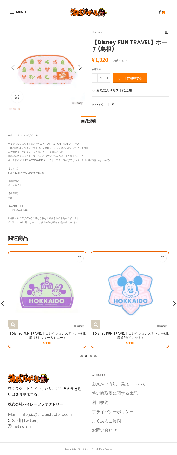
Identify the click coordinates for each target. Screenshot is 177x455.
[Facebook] (108, 104)
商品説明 (88, 121)
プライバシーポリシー (112, 411)
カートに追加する (130, 78)
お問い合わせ (104, 429)
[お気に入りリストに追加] (79, 258)
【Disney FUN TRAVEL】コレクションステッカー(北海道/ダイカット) (130, 335)
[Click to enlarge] (17, 97)
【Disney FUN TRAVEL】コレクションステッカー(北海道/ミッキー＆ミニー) (47, 335)
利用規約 (100, 402)
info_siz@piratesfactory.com (46, 414)
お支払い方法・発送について (119, 383)
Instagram (21, 426)
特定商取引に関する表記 (115, 393)
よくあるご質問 (106, 420)
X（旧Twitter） (26, 420)
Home (96, 32)
